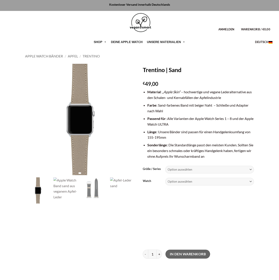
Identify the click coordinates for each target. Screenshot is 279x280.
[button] (226, 29)
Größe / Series (152, 169)
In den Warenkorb (188, 254)
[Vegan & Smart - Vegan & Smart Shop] (139, 23)
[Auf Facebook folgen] (7, 29)
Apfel (73, 56)
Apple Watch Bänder (44, 56)
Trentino (91, 56)
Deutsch (262, 42)
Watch (147, 181)
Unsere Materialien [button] (164, 42)
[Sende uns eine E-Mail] (23, 29)
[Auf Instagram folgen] (15, 29)
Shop (98, 42)
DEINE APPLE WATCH (127, 42)
